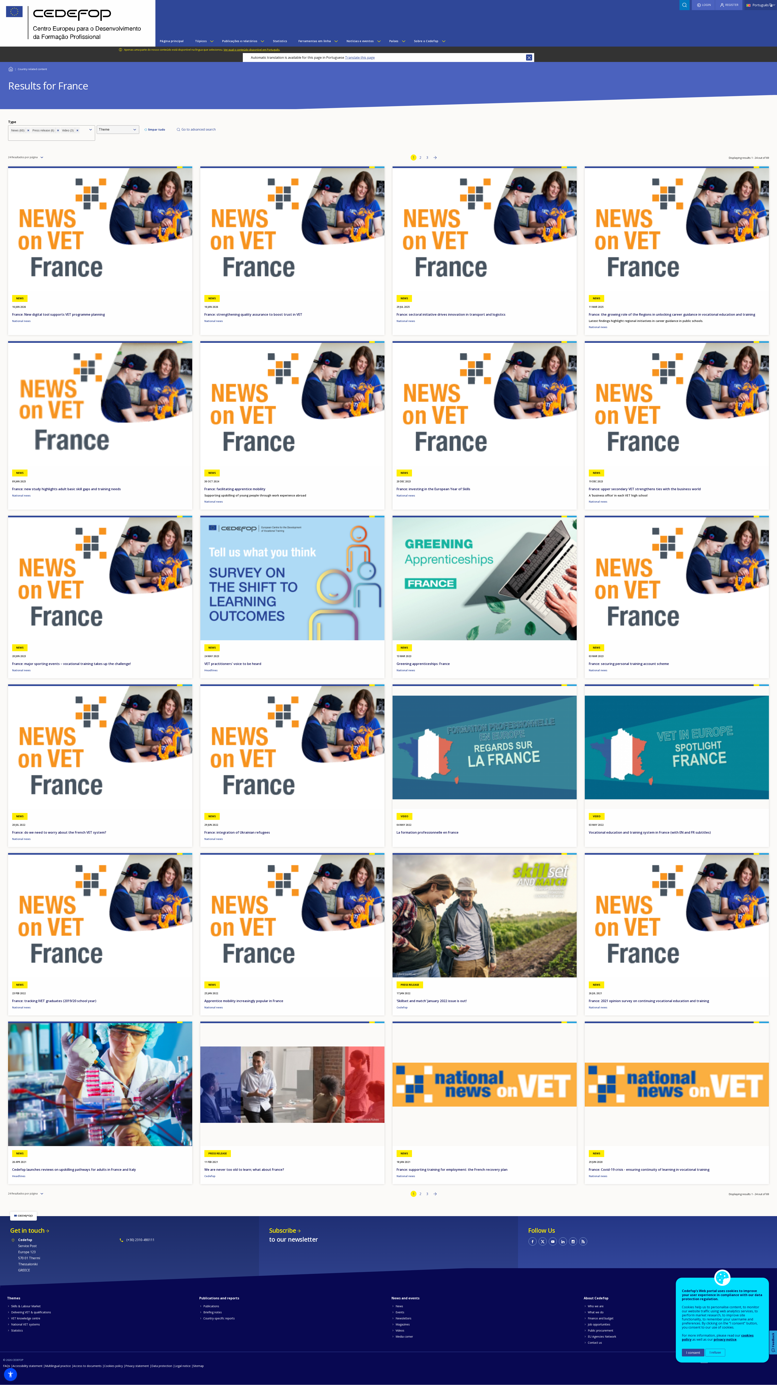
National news (21, 321)
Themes (13, 1298)
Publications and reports (219, 1298)
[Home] (74, 23)
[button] (10, 1374)
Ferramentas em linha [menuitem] (314, 41)
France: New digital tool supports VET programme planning (58, 314)
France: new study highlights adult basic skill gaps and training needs (66, 489)
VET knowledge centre (25, 1318)
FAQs (6, 1366)
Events (400, 1312)
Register (731, 5)
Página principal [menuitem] (172, 41)
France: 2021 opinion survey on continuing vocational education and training (649, 1001)
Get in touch (27, 1230)
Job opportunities (599, 1324)
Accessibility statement (27, 1366)
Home (10, 68)
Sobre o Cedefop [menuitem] (426, 41)
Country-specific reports (219, 1318)
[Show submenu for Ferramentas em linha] (336, 41)
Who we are (596, 1306)
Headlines (211, 670)
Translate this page (360, 57)
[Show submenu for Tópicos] (211, 41)
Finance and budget (601, 1318)
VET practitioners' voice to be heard (232, 664)
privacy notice (725, 1339)
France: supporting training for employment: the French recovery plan (452, 1169)
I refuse (715, 1352)
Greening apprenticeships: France (423, 664)
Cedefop (402, 1007)
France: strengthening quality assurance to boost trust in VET (253, 314)
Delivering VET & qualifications (31, 1312)
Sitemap (198, 1366)
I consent (693, 1352)
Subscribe (282, 1230)
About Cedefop (596, 1298)
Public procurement (600, 1330)
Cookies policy (113, 1366)
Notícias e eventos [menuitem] (360, 41)
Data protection (161, 1366)
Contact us (595, 1343)
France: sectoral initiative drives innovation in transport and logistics (451, 314)
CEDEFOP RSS (583, 1241)
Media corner (404, 1336)
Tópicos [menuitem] (201, 41)
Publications (211, 1306)
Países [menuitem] (393, 41)
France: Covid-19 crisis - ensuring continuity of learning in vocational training (649, 1169)
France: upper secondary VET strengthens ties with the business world (645, 489)
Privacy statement (137, 1366)
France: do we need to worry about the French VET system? (59, 832)
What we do (596, 1312)
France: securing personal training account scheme (629, 664)
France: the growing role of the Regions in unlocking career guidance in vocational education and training (672, 314)
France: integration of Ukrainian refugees (237, 832)
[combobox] (48, 136)
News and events (405, 1298)
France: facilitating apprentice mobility (234, 489)
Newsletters (403, 1318)
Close (529, 57)
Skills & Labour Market (26, 1306)
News (399, 1306)
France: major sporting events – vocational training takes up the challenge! (71, 664)
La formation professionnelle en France (428, 832)
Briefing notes (212, 1312)
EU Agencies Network (602, 1336)
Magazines (403, 1324)
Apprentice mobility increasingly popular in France (243, 1001)
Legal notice (183, 1366)
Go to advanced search (199, 129)
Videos (400, 1330)
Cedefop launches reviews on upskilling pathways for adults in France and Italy (74, 1169)
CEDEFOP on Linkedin (563, 1241)
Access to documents (87, 1366)
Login (706, 5)
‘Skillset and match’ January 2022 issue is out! (432, 1001)
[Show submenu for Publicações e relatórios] (262, 41)
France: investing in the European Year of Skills (433, 489)
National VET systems (25, 1324)
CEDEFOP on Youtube (553, 1241)
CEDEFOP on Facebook (533, 1241)
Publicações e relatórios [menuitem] (239, 41)
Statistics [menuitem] (280, 41)
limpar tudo (156, 129)
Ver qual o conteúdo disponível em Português (252, 49)
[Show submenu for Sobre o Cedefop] (443, 41)
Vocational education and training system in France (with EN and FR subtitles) (650, 832)
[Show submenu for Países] (403, 41)
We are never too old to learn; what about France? (244, 1169)
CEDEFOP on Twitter (543, 1241)
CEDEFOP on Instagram (573, 1241)
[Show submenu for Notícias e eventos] (378, 41)
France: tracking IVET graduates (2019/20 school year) (54, 1001)
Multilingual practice (58, 1366)
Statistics (17, 1330)
